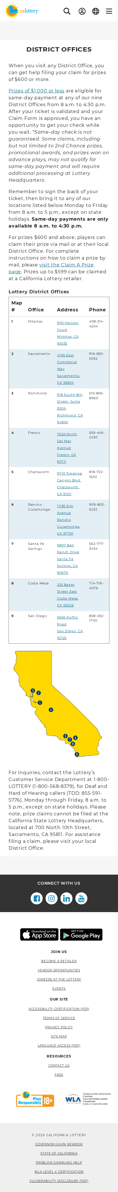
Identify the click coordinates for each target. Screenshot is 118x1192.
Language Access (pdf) (59, 1045)
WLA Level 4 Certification (58, 1172)
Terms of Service (59, 1018)
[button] (67, 11)
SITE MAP (59, 1036)
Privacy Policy (58, 1027)
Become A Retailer (59, 961)
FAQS (59, 1075)
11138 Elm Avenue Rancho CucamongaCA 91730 (68, 519)
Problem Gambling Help (59, 1163)
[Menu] (109, 11)
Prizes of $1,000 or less (36, 91)
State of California (58, 1153)
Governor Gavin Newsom (59, 1144)
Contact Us (59, 1066)
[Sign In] (82, 11)
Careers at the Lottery (59, 979)
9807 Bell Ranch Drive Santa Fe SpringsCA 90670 (68, 559)
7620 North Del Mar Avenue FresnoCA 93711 (67, 448)
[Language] (95, 11)
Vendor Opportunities (59, 970)
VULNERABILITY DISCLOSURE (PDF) (59, 1181)
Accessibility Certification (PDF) (59, 1009)
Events (59, 989)
